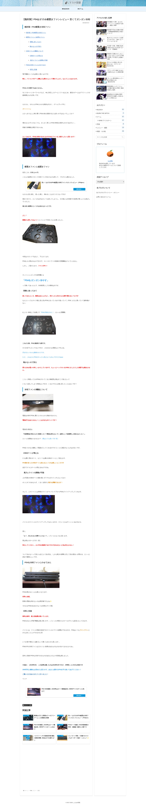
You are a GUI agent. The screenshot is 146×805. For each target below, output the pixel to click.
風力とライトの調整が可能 (38, 60)
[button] (122, 137)
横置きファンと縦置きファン (35, 37)
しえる (110, 161)
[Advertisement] (56, 767)
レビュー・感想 (28, 705)
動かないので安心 (35, 46)
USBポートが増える (36, 56)
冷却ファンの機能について (34, 51)
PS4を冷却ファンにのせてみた (36, 65)
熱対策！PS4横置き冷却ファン (36, 32)
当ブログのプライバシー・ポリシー (107, 192)
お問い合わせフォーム (103, 197)
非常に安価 (33, 69)
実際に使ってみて (35, 42)
